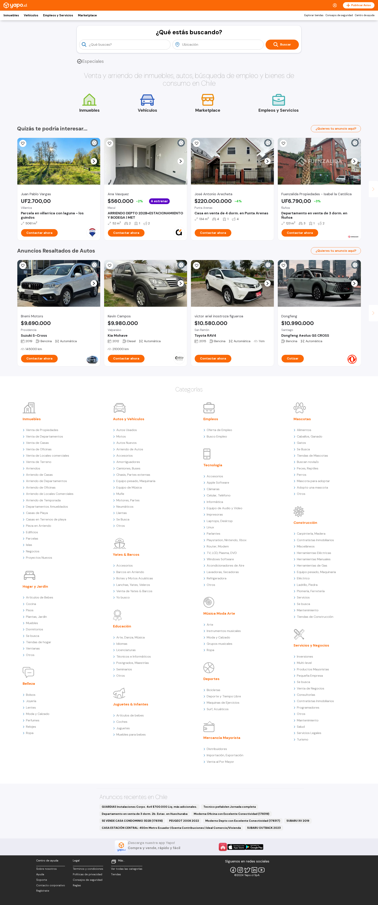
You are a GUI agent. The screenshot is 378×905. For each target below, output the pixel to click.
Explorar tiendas (313, 15)
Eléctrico (303, 578)
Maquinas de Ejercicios (223, 703)
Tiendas (116, 874)
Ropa (29, 733)
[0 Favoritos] (22, 143)
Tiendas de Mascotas (312, 455)
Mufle (120, 494)
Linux (210, 527)
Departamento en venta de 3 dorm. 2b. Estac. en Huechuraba (144, 814)
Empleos (210, 419)
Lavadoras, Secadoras (223, 572)
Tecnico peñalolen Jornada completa (229, 806)
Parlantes (213, 533)
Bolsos (30, 695)
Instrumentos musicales (224, 631)
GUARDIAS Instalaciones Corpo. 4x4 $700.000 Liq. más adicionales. (149, 806)
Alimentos (304, 430)
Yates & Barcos (126, 554)
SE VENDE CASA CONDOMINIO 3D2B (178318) (132, 820)
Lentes (31, 707)
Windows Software (220, 559)
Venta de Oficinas (39, 449)
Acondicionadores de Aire (225, 565)
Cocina (31, 604)
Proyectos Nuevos (39, 558)
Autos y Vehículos (128, 419)
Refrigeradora (216, 578)
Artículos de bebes (130, 715)
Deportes (211, 678)
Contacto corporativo (50, 885)
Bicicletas (213, 690)
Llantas (121, 513)
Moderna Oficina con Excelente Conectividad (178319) (231, 814)
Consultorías (306, 695)
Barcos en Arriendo (130, 572)
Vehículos (31, 15)
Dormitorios (34, 629)
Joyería (31, 701)
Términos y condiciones (88, 869)
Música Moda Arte (219, 613)
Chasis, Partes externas (133, 475)
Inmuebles (11, 15)
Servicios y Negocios (311, 645)
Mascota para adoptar (313, 481)
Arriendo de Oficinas (41, 487)
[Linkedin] (254, 869)
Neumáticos (124, 507)
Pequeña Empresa (310, 676)
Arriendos (33, 468)
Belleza (29, 683)
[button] (94, 161)
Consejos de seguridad (339, 15)
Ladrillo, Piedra (307, 585)
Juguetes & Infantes (130, 704)
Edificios (32, 532)
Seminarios (124, 669)
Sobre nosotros (46, 869)
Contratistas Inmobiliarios (315, 540)
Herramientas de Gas (312, 565)
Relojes (31, 727)
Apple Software (218, 482)
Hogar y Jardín (35, 586)
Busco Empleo (217, 436)
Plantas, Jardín (36, 617)
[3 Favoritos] (196, 265)
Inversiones (305, 656)
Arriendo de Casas (39, 475)
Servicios (303, 597)
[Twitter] (247, 869)
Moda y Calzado (37, 714)
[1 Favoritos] (196, 143)
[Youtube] (261, 869)
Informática (215, 502)
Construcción (305, 522)
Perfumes (32, 720)
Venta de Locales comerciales (47, 455)
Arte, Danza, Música (130, 637)
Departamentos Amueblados (47, 507)
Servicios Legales (309, 733)
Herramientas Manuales (314, 559)
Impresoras (215, 514)
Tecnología (212, 465)
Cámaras (213, 489)
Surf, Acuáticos (218, 709)
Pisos (29, 610)
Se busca (32, 636)
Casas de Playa (37, 513)
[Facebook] (233, 869)
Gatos (301, 443)
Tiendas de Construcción (315, 617)
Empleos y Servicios (58, 15)
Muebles (32, 623)
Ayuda (40, 874)
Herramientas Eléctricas (314, 553)
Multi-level (304, 663)
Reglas (77, 885)
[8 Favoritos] (109, 143)
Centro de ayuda (364, 15)
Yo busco (123, 597)
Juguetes (123, 728)
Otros (30, 655)
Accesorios (124, 455)
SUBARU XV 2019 (297, 820)
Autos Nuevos (126, 443)
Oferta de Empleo (219, 430)
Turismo (302, 739)
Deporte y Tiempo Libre (224, 696)
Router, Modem (218, 546)
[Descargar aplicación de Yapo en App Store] (236, 847)
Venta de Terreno (38, 462)
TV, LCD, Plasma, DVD (222, 553)
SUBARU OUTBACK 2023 (264, 828)
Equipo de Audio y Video (224, 508)
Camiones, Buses (128, 468)
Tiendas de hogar (38, 642)
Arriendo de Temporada (43, 500)
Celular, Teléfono (219, 495)
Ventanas (33, 648)
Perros (301, 475)
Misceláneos (306, 546)
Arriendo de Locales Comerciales (49, 494)
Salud (301, 727)
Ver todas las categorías (126, 869)
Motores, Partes (128, 500)
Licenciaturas (126, 650)
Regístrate (42, 890)
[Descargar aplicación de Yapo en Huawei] (222, 846)
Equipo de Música (129, 487)
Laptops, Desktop (220, 521)
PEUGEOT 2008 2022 (184, 820)
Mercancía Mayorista (221, 737)
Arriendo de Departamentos (46, 481)
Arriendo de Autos (129, 449)
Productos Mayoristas (313, 669)
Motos (121, 436)
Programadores (308, 707)
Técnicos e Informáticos (133, 656)
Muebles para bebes (131, 734)
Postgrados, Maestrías (132, 663)
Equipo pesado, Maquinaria (135, 481)
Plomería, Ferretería (311, 591)
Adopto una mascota (312, 487)
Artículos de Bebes (39, 597)
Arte (210, 625)
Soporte (41, 880)
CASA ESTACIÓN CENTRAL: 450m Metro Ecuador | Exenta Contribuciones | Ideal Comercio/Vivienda (171, 828)
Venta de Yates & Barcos (134, 591)
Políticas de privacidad (87, 874)
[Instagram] (240, 869)
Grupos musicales (219, 644)
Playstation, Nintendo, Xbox (226, 540)
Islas (29, 545)
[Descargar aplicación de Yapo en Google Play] (254, 847)
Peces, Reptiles (307, 468)
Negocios (32, 551)
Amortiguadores (128, 462)
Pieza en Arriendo (38, 526)
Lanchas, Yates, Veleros (133, 585)
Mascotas (302, 419)
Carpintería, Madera (311, 533)
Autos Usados (126, 430)
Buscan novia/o (308, 462)
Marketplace (87, 15)
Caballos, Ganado (309, 436)
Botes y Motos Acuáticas (134, 578)
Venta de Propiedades (42, 430)
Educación (122, 626)
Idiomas (121, 644)
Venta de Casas (37, 443)
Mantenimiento (308, 610)
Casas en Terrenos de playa (46, 519)
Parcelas (32, 538)
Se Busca (122, 519)
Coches (121, 722)
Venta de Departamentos (44, 436)
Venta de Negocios (310, 688)
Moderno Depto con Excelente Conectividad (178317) (242, 820)
